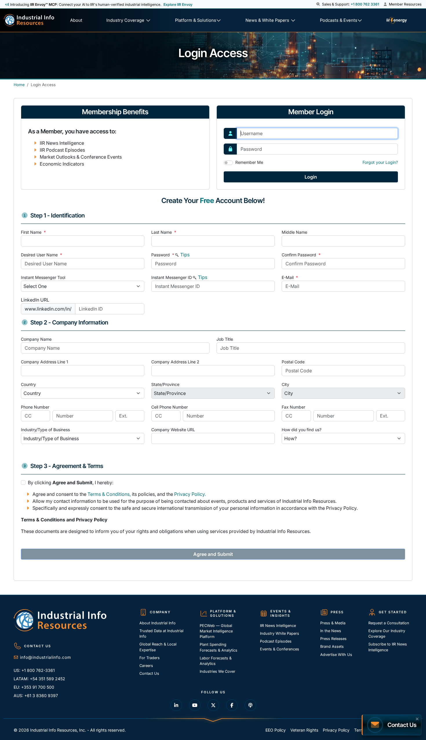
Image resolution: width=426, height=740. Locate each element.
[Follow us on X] (213, 705)
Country (28, 384)
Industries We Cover (217, 671)
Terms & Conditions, (109, 494)
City (285, 384)
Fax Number (293, 407)
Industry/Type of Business (45, 429)
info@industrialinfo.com (45, 657)
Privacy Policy (336, 730)
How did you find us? (301, 429)
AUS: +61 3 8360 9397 (36, 695)
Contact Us (149, 673)
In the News (330, 631)
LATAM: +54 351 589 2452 (39, 678)
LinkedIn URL (35, 300)
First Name (33, 232)
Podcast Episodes (276, 641)
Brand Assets (332, 646)
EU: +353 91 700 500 (34, 687)
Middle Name (294, 232)
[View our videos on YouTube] (195, 705)
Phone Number (35, 407)
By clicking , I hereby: (70, 482)
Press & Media (332, 623)
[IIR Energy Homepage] (396, 20)
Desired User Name (41, 254)
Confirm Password (301, 254)
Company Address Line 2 (175, 361)
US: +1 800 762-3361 (34, 670)
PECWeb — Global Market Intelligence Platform (216, 631)
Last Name (163, 232)
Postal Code (293, 361)
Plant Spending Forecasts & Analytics (218, 647)
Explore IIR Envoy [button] (177, 4)
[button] (318, 4)
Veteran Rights (304, 730)
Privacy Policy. (190, 494)
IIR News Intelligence (278, 625)
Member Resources (404, 4)
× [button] (417, 718)
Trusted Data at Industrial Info (161, 634)
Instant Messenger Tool (43, 277)
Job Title (224, 339)
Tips (184, 254)
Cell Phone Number (169, 407)
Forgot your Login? (380, 162)
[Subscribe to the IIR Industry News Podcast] (250, 705)
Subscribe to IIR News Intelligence (387, 647)
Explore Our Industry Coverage (386, 634)
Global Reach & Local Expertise (157, 647)
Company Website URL (173, 429)
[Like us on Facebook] (232, 705)
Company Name (36, 339)
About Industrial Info (157, 623)
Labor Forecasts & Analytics (216, 661)
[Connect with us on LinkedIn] (176, 705)
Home (19, 84)
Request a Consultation (388, 623)
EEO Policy (275, 730)
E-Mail (290, 277)
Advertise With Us (336, 654)
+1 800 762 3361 (365, 4)
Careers (146, 665)
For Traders (149, 658)
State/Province (165, 384)
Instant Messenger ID (171, 277)
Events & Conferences (279, 649)
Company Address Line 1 (44, 361)
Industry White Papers (279, 633)
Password (162, 254)
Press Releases (333, 638)
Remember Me (249, 162)
